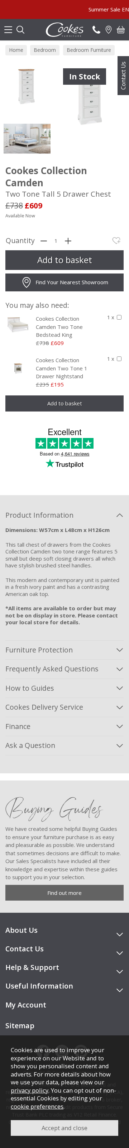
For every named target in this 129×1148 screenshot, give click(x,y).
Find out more (64, 892)
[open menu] (8, 30)
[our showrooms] (109, 30)
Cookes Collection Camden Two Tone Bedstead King (59, 326)
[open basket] (121, 30)
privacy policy (29, 1090)
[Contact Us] (96, 30)
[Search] (20, 30)
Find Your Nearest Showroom (71, 282)
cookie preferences (37, 1106)
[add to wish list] (116, 240)
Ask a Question (30, 745)
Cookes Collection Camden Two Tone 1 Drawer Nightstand (61, 368)
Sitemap (19, 1025)
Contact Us (123, 75)
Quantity (20, 240)
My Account (25, 1005)
